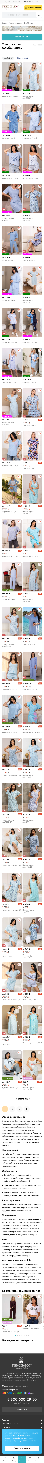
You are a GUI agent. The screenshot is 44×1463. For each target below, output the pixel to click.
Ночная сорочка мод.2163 (32, 732)
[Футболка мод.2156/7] (12, 533)
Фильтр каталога (22, 36)
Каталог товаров (34, 7)
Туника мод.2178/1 (29, 644)
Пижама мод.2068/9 (30, 178)
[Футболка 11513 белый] (32, 1309)
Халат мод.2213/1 (29, 468)
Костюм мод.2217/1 (30, 382)
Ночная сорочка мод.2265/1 (28, 219)
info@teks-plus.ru (32, 2)
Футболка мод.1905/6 (10, 732)
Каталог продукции (15, 23)
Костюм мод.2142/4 (30, 689)
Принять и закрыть (22, 1448)
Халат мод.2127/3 (29, 260)
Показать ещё (22, 1098)
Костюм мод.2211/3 (30, 342)
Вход (14, 1461)
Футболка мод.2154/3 (10, 178)
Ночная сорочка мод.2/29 (11, 910)
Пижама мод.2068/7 (9, 689)
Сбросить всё (22, 58)
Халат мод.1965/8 (8, 138)
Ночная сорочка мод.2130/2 (8, 219)
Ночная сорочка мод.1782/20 (28, 866)
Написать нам (22, 1409)
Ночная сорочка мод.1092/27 (8, 821)
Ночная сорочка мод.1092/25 (8, 956)
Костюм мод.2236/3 (9, 342)
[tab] (15, 1335)
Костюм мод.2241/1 (30, 138)
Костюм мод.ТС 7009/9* (11, 1331)
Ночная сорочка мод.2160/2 (28, 600)
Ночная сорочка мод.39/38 (28, 821)
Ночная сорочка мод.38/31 (28, 911)
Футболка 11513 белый (31, 1328)
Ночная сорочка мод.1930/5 (28, 776)
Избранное (30, 1461)
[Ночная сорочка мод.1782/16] (32, 932)
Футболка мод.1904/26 (10, 96)
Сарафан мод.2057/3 (9, 382)
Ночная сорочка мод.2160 (11, 865)
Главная (5, 1461)
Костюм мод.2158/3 (9, 599)
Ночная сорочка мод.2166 (11, 775)
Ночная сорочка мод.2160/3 (8, 645)
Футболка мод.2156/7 (10, 556)
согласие (8, 1440)
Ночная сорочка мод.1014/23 (8, 1044)
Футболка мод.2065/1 (10, 1088)
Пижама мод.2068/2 (30, 1000)
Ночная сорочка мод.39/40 (8, 423)
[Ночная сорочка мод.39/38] (32, 797)
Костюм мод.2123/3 (9, 300)
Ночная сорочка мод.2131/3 (28, 301)
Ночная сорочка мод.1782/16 (28, 956)
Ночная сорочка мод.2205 (32, 556)
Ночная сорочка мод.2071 (32, 1043)
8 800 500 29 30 (14, 2)
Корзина (38, 1461)
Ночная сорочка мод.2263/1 (28, 97)
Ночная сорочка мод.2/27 (11, 1000)
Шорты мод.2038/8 (9, 511)
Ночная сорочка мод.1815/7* (28, 1089)
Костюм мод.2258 (8, 260)
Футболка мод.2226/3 (10, 465)
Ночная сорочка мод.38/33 (28, 512)
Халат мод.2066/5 (29, 425)
